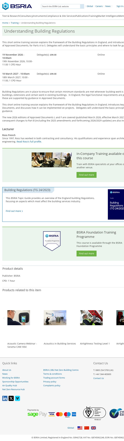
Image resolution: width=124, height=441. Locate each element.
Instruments (39, 15)
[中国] (86, 428)
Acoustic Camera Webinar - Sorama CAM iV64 (22, 345)
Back (4, 318)
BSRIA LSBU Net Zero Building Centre (60, 370)
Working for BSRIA (11, 377)
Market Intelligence (108, 15)
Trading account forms (54, 377)
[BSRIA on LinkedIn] (4, 400)
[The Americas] (80, 428)
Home (5, 22)
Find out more (86, 174)
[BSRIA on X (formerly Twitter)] (11, 400)
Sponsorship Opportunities (15, 381)
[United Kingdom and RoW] (93, 428)
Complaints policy (51, 385)
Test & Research (11, 15)
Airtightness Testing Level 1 (95, 343)
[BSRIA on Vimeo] (17, 400)
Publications (82, 15)
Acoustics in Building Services (60, 343)
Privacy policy (49, 381)
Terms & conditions (52, 374)
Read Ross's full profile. (29, 141)
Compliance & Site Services (60, 15)
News (5, 374)
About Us (6, 370)
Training (93, 15)
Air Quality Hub (9, 385)
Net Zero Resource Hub (13, 389)
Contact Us (98, 378)
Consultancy (26, 15)
